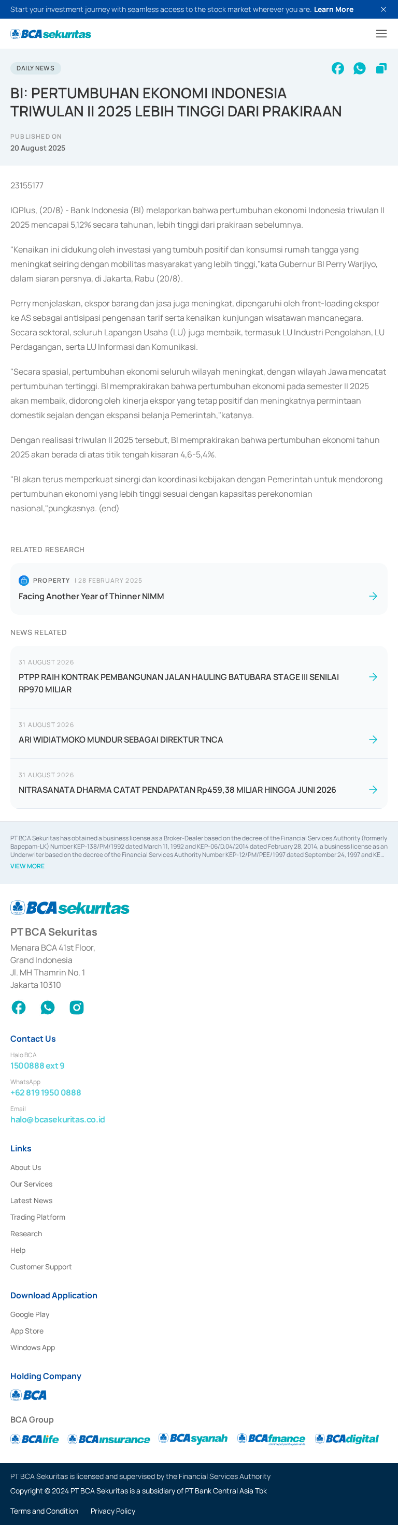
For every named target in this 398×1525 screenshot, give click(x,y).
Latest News (31, 1200)
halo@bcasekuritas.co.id (57, 1119)
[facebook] (338, 68)
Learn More (333, 9)
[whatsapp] (359, 68)
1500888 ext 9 (37, 1065)
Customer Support (41, 1266)
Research (26, 1233)
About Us (25, 1167)
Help (17, 1250)
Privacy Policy (113, 1511)
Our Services (31, 1184)
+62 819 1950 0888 (45, 1092)
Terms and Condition (44, 1511)
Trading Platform (37, 1217)
